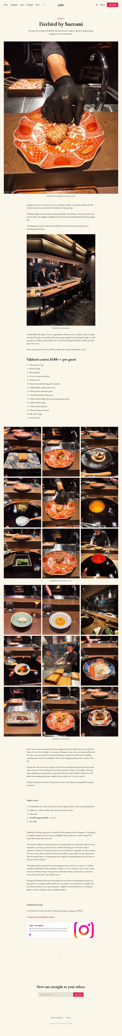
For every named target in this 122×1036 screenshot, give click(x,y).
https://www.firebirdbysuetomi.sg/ (42, 917)
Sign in (102, 5)
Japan (22, 5)
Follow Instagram (57, 1017)
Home (6, 5)
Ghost (70, 1023)
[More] (43, 4)
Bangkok (30, 5)
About (38, 5)
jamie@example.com (61, 994)
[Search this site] (96, 4)
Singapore (14, 5)
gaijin (61, 4)
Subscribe (112, 5)
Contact (68, 1017)
